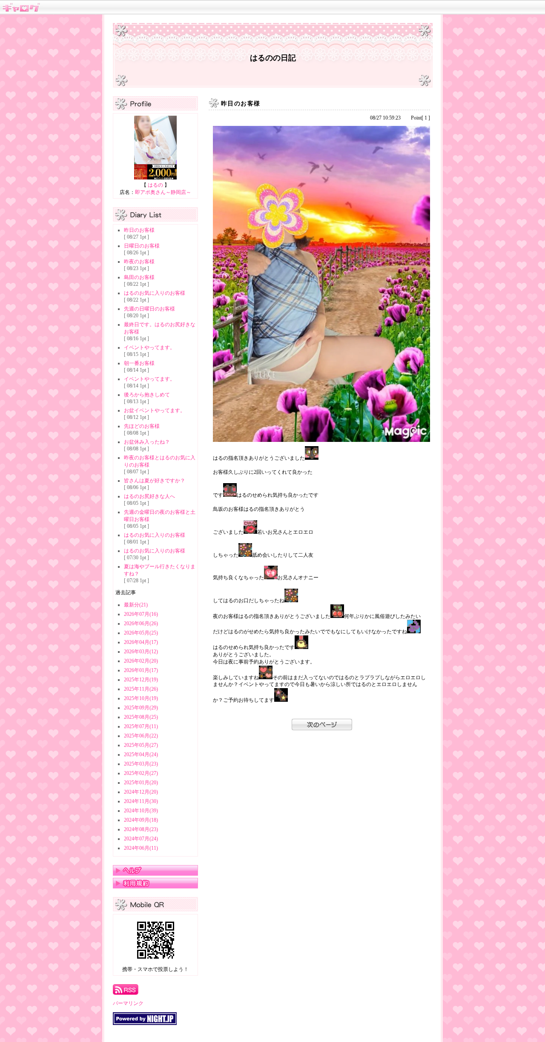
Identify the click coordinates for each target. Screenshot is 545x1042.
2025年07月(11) (141, 726)
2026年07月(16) (141, 614)
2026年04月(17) (141, 642)
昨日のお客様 (139, 230)
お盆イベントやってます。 (154, 410)
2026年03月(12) (141, 652)
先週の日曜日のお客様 (149, 309)
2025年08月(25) (141, 717)
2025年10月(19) (141, 698)
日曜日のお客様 (142, 246)
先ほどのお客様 (142, 426)
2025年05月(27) (141, 745)
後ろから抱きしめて (147, 395)
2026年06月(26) (141, 623)
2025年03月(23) (141, 764)
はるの (155, 185)
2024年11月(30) (141, 801)
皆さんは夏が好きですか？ (154, 481)
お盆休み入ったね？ (147, 442)
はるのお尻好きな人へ (149, 496)
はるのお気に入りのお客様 (154, 293)
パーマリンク (128, 1003)
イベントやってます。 (149, 347)
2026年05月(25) (141, 633)
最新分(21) (136, 605)
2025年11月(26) (141, 689)
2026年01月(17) (141, 670)
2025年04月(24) (141, 754)
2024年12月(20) (141, 792)
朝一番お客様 (139, 363)
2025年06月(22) (141, 736)
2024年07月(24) (141, 839)
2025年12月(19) (141, 680)
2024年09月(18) (141, 820)
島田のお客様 (139, 277)
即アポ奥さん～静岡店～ (163, 192)
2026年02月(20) (141, 661)
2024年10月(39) (141, 811)
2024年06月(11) (141, 848)
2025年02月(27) (141, 773)
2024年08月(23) (141, 829)
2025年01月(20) (141, 783)
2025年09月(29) (141, 708)
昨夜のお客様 (139, 262)
